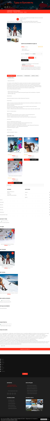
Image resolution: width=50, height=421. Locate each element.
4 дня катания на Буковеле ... (32, 385)
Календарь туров (11, 400)
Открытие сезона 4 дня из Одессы (15, 152)
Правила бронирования (12, 408)
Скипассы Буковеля (11, 403)
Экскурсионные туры (3, 214)
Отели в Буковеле (11, 401)
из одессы (38, 69)
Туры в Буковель (23, 2)
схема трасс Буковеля (33, 106)
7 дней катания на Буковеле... (32, 393)
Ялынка (2, 369)
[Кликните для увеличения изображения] (14, 30)
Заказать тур (7, 235)
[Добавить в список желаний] (35, 58)
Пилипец (2, 364)
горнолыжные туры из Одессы (30, 68)
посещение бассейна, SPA (30, 114)
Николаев (2, 202)
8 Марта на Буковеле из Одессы (7, 266)
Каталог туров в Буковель (4, 222)
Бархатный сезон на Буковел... (32, 390)
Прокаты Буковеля (11, 405)
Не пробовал (3, 371)
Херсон (1, 199)
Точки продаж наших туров (12, 390)
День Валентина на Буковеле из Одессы (31, 152)
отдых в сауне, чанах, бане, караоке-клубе (32, 108)
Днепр (26, 197)
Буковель (2, 359)
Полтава (1, 209)
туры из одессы (34, 69)
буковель (23, 68)
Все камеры (5, 300)
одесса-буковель (28, 69)
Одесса (26, 192)
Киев (26, 194)
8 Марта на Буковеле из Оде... (32, 391)
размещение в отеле (19, 104)
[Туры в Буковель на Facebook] (8, 394)
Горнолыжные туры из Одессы (5, 325)
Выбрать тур (5, 221)
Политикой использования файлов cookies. (9, 419)
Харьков (1, 204)
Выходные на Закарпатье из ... (32, 388)
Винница (1, 207)
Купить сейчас (18, 159)
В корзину (10, 159)
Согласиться (44, 419)
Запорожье (2, 212)
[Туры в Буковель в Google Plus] (13, 394)
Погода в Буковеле (3, 308)
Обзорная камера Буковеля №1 (5, 301)
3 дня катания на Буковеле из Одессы (15, 175)
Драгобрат (2, 362)
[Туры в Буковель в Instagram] (10, 394)
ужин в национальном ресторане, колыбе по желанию (18, 115)
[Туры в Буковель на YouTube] (15, 394)
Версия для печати (11, 80)
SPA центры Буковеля (12, 406)
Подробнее (15, 144)
